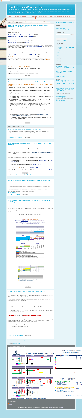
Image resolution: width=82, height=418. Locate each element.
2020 (58, 52)
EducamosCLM (27, 29)
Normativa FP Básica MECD (61, 94)
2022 (58, 44)
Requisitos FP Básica (63, 89)
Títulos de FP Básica (60, 90)
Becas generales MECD (60, 97)
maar (10, 403)
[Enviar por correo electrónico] (25, 75)
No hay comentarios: (19, 286)
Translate (64, 40)
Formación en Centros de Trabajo (64, 84)
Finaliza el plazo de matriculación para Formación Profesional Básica (28, 81)
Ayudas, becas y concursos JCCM (62, 99)
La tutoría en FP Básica (60, 28)
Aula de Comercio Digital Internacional (63, 29)
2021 (58, 50)
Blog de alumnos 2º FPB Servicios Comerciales (65, 22)
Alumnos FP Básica (63, 83)
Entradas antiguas (48, 340)
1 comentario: (20, 75)
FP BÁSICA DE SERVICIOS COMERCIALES (17, 16)
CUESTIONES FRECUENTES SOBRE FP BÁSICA (60, 16)
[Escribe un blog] (26, 75)
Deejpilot (50, 407)
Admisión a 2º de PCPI (61, 80)
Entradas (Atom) (16, 343)
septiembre (60, 46)
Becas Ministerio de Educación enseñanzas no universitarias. (20, 134)
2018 (58, 55)
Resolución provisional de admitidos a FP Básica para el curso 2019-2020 (29, 180)
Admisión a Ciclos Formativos (17, 174)
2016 (58, 58)
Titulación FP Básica (70, 89)
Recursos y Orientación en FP (61, 26)
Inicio (25, 340)
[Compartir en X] (27, 75)
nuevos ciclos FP (62, 87)
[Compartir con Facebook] (28, 75)
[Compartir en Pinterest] (29, 75)
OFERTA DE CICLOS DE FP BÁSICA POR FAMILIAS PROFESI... (21, 18)
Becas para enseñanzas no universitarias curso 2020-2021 (24, 129)
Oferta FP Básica (68, 87)
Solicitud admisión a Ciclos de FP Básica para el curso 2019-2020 (27, 291)
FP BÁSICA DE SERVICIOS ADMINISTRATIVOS (38, 16)
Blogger (61, 407)
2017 (58, 57)
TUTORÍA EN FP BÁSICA (13, 20)
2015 (58, 60)
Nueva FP (58, 87)
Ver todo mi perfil (11, 404)
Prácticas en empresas (60, 88)
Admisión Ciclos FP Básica (29, 174)
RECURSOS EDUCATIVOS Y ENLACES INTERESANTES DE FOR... (50, 18)
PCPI (73, 87)
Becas (68, 83)
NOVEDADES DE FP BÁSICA (61, 66)
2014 (58, 61)
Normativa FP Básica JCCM (61, 96)
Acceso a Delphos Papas (60, 100)
